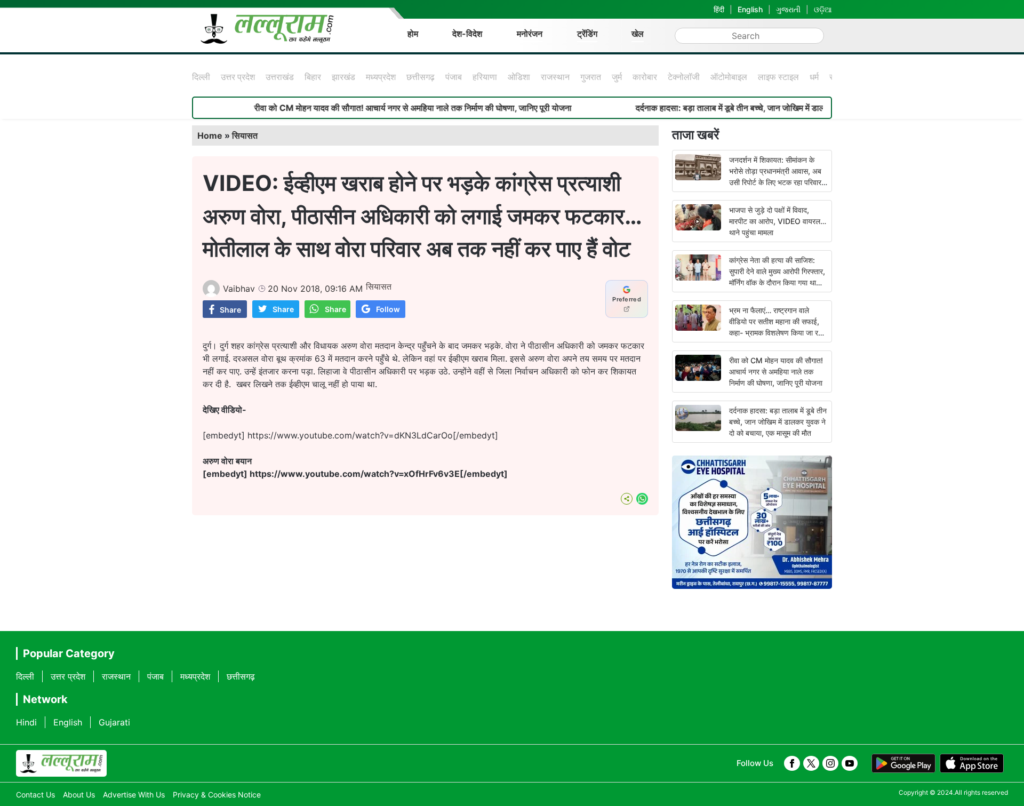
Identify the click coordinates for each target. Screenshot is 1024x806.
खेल (637, 33)
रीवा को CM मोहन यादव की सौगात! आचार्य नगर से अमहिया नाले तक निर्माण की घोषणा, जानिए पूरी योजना (388, 107)
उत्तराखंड (280, 76)
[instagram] (830, 763)
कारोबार (645, 76)
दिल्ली (201, 76)
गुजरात (590, 76)
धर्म (814, 76)
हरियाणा (485, 76)
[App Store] (972, 763)
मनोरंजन (529, 33)
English (750, 9)
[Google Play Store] (903, 763)
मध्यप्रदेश (381, 76)
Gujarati (114, 722)
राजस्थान (555, 76)
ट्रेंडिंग (587, 33)
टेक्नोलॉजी (684, 76)
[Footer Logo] (61, 763)
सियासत (245, 135)
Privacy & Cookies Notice (217, 794)
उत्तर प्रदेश (238, 76)
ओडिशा (519, 76)
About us (79, 794)
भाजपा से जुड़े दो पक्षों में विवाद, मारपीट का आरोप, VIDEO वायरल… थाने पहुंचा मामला (777, 221)
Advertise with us (134, 794)
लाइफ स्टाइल (778, 76)
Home (209, 135)
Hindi (26, 722)
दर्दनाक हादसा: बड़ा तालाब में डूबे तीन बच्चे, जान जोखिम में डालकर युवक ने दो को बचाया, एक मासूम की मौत (771, 107)
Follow (388, 309)
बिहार (313, 76)
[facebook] (792, 763)
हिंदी (719, 9)
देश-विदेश (467, 33)
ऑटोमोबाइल (728, 76)
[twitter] (811, 763)
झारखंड (343, 76)
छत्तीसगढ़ (420, 76)
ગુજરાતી (788, 9)
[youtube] (849, 763)
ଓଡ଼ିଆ (823, 9)
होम (412, 33)
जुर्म (617, 76)
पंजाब (453, 76)
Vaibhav (239, 288)
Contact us (35, 794)
